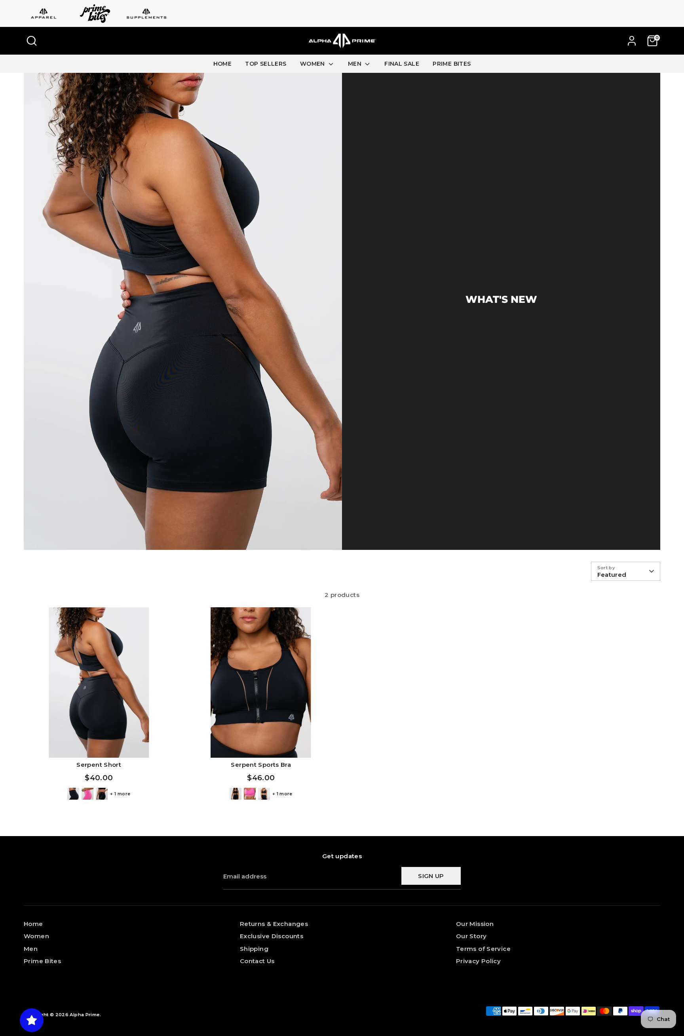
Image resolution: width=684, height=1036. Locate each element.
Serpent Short (98, 764)
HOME (222, 63)
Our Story (471, 936)
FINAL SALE (401, 63)
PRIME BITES (452, 63)
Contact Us (257, 961)
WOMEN (313, 63)
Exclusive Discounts (271, 936)
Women (36, 936)
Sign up (431, 876)
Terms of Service (483, 948)
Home (33, 924)
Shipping (254, 948)
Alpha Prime (84, 1014)
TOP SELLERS (265, 63)
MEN (355, 63)
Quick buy (98, 745)
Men (31, 948)
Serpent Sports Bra (261, 764)
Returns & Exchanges (274, 924)
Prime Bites (42, 961)
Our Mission (475, 924)
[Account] (632, 41)
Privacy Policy (478, 961)
